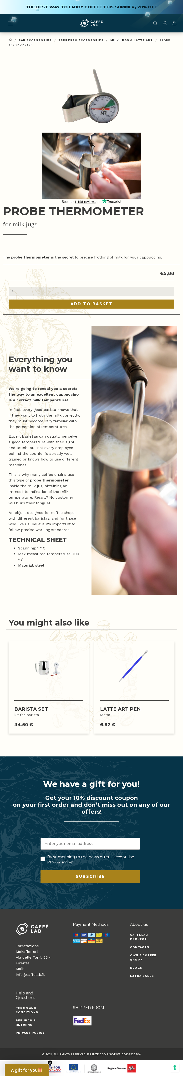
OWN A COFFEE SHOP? (143, 957)
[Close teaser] (50, 1062)
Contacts (139, 947)
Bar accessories (35, 40)
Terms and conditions (27, 1010)
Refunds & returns (26, 1022)
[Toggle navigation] (10, 23)
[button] (91, 95)
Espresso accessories (81, 40)
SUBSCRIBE (90, 876)
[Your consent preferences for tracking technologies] (174, 1067)
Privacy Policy (30, 1033)
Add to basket (91, 304)
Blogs (136, 967)
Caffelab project (139, 937)
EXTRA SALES (142, 976)
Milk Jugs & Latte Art (131, 40)
